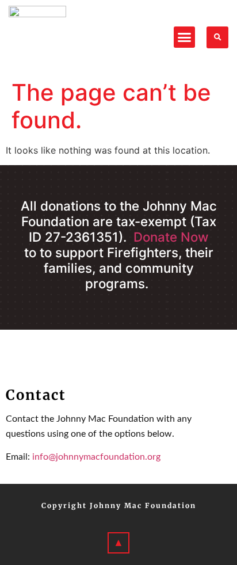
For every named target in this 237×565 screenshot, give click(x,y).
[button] (185, 37)
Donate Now (170, 237)
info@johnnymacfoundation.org (96, 456)
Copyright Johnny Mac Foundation (118, 505)
